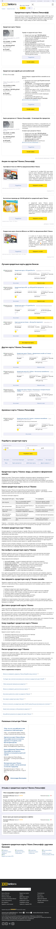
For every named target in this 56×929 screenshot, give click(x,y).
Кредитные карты (11, 8)
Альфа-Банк (39, 270)
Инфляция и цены (24, 900)
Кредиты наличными (7, 904)
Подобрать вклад (24, 902)
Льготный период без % (31, 445)
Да (22, 8)
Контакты (40, 895)
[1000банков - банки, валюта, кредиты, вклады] (12, 923)
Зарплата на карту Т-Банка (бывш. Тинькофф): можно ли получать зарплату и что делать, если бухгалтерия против (14, 739)
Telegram (21, 912)
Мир (6, 463)
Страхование (40, 893)
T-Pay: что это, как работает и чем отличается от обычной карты (14, 729)
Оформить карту (41, 367)
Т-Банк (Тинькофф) (8, 38)
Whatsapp (28, 912)
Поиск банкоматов (7, 900)
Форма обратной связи (38, 912)
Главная (3, 8)
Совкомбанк (47, 322)
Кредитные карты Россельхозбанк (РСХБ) (48, 853)
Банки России (5, 895)
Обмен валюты (24, 898)
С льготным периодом (18, 459)
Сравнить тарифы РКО (26, 904)
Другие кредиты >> (46, 463)
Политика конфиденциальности (9, 920)
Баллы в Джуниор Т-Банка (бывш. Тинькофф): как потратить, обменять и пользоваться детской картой (14, 752)
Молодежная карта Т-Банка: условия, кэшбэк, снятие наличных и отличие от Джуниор (15, 764)
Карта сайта (40, 896)
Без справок (49, 459)
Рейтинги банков (6, 896)
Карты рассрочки (17, 463)
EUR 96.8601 (39, 1)
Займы (21, 895)
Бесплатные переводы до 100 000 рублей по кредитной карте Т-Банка (25, 198)
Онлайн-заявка (30, 62)
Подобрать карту (28, 453)
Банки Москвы (6, 893)
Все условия (16, 283)
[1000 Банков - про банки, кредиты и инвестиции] (9, 923)
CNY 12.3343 (46, 1)
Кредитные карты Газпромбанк (20, 852)
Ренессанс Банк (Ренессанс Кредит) (44, 305)
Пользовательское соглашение (23, 920)
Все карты (6, 459)
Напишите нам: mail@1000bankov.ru (10, 912)
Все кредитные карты (28, 342)
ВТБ (46, 287)
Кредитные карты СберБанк (6, 852)
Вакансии (46, 912)
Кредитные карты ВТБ (7, 856)
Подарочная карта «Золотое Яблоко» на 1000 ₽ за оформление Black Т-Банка (28, 231)
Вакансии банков (42, 898)
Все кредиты (5, 902)
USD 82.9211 (33, 1)
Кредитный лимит (7, 445)
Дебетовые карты (31, 463)
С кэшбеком (40, 459)
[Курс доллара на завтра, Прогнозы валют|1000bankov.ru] (6, 923)
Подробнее (31, 57)
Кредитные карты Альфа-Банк (33, 852)
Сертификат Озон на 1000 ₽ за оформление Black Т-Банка (21, 167)
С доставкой (30, 459)
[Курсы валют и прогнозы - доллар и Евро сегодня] (3, 923)
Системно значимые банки (9, 898)
